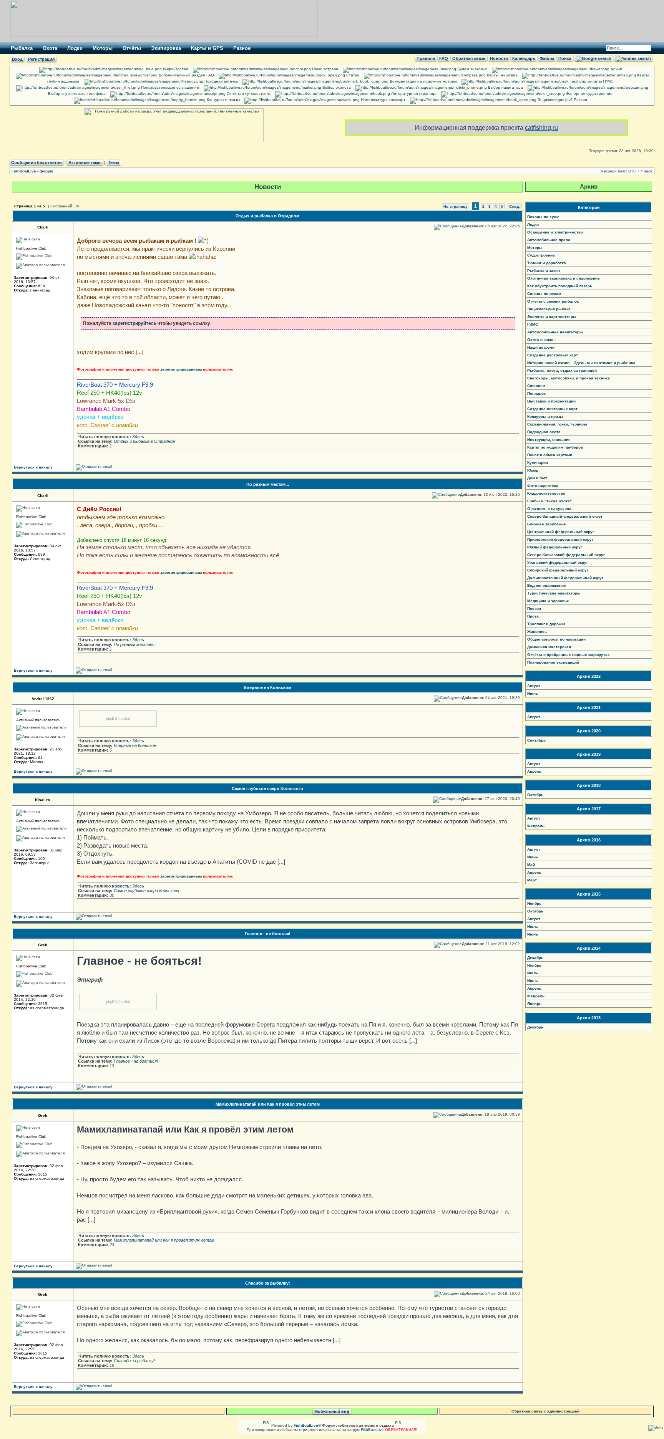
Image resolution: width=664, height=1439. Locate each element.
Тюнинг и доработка (546, 263)
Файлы (547, 58)
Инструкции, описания (549, 439)
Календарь (523, 58)
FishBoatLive (372, 1429)
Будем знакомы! (471, 69)
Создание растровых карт (552, 355)
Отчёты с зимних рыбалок (553, 301)
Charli (42, 227)
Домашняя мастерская (549, 647)
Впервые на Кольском (267, 687)
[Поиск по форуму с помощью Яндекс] (633, 58)
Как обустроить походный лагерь (559, 286)
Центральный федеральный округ (560, 532)
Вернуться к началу (33, 467)
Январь (534, 1004)
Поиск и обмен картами (549, 455)
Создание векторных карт (552, 409)
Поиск (564, 58)
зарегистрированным (181, 369)
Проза (533, 616)
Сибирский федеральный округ (557, 570)
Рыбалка (22, 48)
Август (533, 686)
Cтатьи (352, 75)
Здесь (138, 436)
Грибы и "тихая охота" (549, 501)
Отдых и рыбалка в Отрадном (267, 216)
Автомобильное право (548, 240)
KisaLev (42, 800)
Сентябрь (536, 740)
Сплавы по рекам (544, 293)
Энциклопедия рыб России (561, 100)
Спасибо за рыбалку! (267, 1283)
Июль (532, 926)
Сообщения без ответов (36, 162)
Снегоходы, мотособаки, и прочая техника (568, 378)
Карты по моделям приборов (555, 447)
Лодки (75, 48)
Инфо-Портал (175, 69)
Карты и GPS (207, 48)
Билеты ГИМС (599, 81)
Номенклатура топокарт (382, 100)
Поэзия (534, 608)
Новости (499, 58)
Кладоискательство (546, 493)
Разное (242, 48)
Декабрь (535, 957)
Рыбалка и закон (543, 270)
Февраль (535, 826)
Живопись (537, 631)
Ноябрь (534, 903)
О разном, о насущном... (550, 509)
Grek (42, 945)
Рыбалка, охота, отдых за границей (562, 370)
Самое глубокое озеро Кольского (267, 788)
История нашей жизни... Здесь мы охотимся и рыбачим (581, 363)
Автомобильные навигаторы (555, 332)
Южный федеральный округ (554, 547)
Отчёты (132, 48)
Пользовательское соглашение (169, 87)
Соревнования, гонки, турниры (557, 424)
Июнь (532, 693)
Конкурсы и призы (223, 100)
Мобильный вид (331, 1411)
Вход (17, 59)
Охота (50, 48)
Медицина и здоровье (548, 601)
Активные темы (84, 162)
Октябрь (535, 795)
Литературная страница (413, 93)
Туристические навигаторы (554, 593)
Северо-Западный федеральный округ (565, 516)
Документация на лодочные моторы (422, 81)
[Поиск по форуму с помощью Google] (593, 58)
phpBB (111, 718)
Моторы (103, 48)
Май (531, 865)
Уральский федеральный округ (557, 562)
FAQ (443, 58)
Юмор (532, 470)
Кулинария (537, 462)
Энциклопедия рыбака (549, 309)
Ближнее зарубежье (546, 524)
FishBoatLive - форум (32, 171)
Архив (615, 69)
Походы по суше (543, 217)
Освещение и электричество (555, 232)
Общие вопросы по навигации (556, 639)
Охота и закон (540, 340)
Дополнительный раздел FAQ (186, 75)
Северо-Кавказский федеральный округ (566, 555)
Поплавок (536, 393)
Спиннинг (536, 386)
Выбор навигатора (505, 87)
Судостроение (541, 255)
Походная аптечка (220, 81)
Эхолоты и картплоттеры (551, 317)
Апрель (534, 771)
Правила (426, 58)
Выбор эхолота (336, 87)
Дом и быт (537, 478)
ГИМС (532, 324)
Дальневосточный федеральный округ (565, 578)
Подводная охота (544, 432)
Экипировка (166, 48)
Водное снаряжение (546, 585)
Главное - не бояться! (267, 933)
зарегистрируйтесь (134, 323)
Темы (113, 162)
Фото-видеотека (542, 486)
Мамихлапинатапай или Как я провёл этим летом (268, 1104)
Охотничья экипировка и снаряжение (563, 278)
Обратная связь (469, 58)
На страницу (455, 206)
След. (514, 206)
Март (532, 880)
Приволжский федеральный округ (560, 539)
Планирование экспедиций (553, 662)
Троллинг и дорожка (546, 624)
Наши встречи (324, 69)
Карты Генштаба (502, 75)
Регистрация (41, 59)
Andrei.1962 (43, 699)
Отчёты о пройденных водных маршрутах (568, 654)
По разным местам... (267, 484)
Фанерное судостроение (589, 93)
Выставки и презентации (551, 401)
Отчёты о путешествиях (248, 93)
